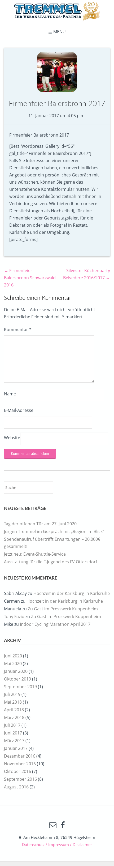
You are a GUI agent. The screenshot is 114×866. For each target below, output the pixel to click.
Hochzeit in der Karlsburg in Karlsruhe (71, 593)
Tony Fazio (14, 616)
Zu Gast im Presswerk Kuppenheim (63, 609)
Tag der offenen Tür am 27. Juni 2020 (40, 524)
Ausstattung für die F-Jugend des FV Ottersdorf (50, 562)
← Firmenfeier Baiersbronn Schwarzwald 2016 (30, 278)
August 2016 (16, 787)
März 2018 (14, 717)
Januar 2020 (16, 671)
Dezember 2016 (19, 756)
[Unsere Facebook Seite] (63, 825)
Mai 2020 (13, 663)
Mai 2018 (13, 702)
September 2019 (20, 687)
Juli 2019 (12, 694)
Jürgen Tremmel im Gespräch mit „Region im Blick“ (54, 531)
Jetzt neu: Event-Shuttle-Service (35, 554)
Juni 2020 (13, 656)
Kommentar (18, 329)
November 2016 (20, 764)
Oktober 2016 (17, 771)
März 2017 (14, 741)
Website (12, 438)
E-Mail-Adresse (18, 410)
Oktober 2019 (17, 679)
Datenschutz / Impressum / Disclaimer (57, 844)
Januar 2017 (16, 748)
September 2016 (20, 779)
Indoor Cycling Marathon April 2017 (55, 624)
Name (10, 394)
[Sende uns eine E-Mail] (52, 825)
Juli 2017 (12, 725)
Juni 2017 (13, 733)
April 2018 (14, 710)
